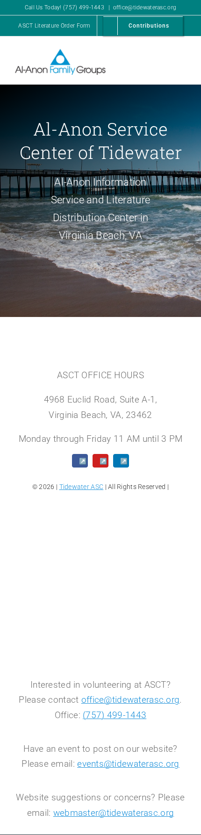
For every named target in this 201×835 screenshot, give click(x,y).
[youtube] (100, 461)
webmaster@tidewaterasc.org (113, 812)
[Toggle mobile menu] (183, 57)
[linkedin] (121, 461)
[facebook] (80, 461)
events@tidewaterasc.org (128, 763)
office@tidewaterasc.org (145, 7)
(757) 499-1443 (114, 715)
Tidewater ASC (81, 486)
